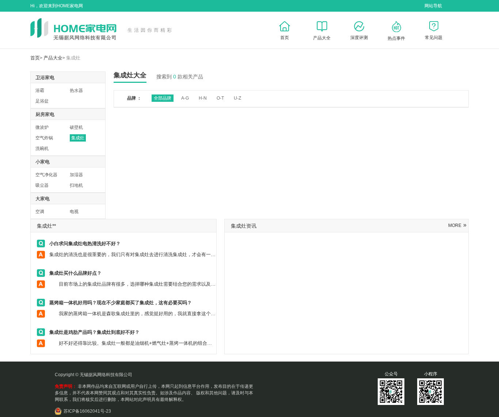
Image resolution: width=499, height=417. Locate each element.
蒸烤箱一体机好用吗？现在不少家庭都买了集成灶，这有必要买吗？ (120, 302)
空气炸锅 (44, 137)
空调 (39, 211)
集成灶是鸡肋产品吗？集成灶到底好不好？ (94, 332)
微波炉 (42, 127)
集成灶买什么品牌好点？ (75, 273)
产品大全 (52, 58)
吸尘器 (42, 185)
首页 (35, 58)
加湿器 (76, 174)
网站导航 (433, 5)
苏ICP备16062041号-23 (87, 411)
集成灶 (73, 58)
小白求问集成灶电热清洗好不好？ (85, 243)
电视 (74, 211)
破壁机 (76, 127)
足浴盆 (42, 101)
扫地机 (76, 185)
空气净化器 (46, 174)
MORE (457, 225)
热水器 (76, 90)
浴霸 (39, 90)
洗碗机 (42, 148)
